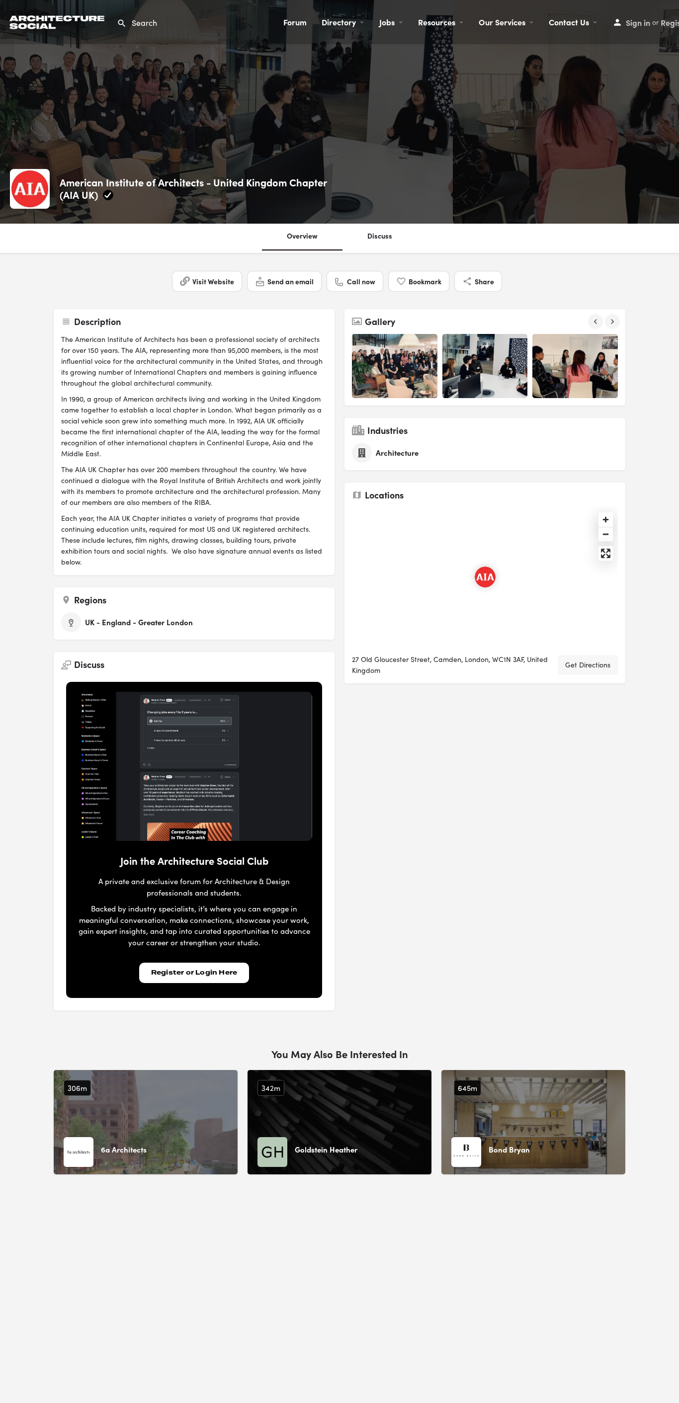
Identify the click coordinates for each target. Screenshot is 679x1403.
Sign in (638, 22)
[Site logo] (58, 20)
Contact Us (569, 21)
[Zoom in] (605, 519)
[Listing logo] (30, 189)
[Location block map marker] (485, 577)
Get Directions (587, 664)
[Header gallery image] (113, 112)
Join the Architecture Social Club (194, 860)
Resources (436, 21)
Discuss (379, 236)
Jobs (387, 21)
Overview (302, 236)
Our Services (502, 21)
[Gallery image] (394, 366)
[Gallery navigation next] (613, 321)
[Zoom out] (605, 534)
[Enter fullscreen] (605, 553)
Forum (295, 21)
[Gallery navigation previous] (596, 321)
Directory (339, 21)
